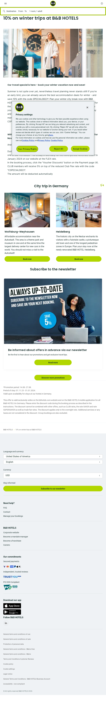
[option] (53, 53)
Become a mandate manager (15, 537)
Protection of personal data (13, 644)
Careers (6, 545)
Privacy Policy (44, 140)
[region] (53, 128)
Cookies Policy (28, 140)
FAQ (5, 508)
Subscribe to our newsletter (53, 489)
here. (51, 135)
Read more (53, 362)
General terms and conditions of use (16, 634)
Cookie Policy (57, 140)
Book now (27, 259)
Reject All (58, 148)
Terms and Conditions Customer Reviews (18, 659)
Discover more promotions (53, 378)
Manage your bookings (13, 516)
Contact (6, 512)
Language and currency (13, 451)
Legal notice (7, 674)
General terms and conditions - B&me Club (19, 649)
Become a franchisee (12, 541)
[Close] (87, 107)
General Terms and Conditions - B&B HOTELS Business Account (26, 679)
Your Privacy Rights (27, 148)
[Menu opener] (5, 3)
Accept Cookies (80, 148)
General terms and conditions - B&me (17, 654)
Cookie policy (8, 664)
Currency (7, 470)
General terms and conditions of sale (17, 639)
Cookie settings (9, 669)
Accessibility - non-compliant (14, 684)
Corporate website (11, 532)
